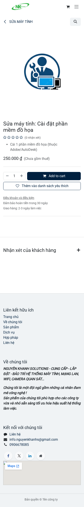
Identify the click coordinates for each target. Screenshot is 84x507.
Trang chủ (11, 317)
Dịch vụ (9, 332)
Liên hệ (8, 343)
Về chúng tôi (12, 322)
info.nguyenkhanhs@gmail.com (33, 439)
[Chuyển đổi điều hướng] (76, 6)
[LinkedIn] (30, 455)
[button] (75, 22)
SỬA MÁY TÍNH (20, 22)
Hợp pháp (10, 337)
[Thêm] (21, 176)
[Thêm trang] (40, 455)
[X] (19, 455)
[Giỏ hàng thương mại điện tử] (68, 6)
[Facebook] (8, 455)
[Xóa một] (7, 176)
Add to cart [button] (56, 176)
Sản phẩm (11, 327)
